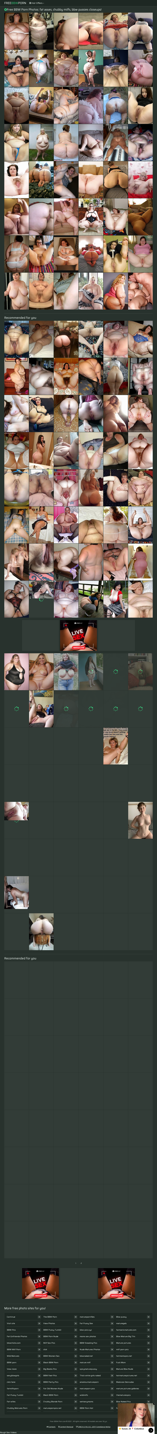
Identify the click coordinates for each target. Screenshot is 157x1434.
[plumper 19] (66, 599)
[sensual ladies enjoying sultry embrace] (115, 1202)
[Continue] (115, 413)
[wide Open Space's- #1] (140, 413)
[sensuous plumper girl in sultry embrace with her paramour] (66, 291)
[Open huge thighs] (66, 216)
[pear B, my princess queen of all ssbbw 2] (16, 376)
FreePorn (15, 3)
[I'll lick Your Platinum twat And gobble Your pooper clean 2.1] (41, 254)
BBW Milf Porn (14, 1349)
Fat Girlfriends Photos (17, 1336)
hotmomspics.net (124, 1356)
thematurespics (123, 1395)
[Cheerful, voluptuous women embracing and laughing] (91, 562)
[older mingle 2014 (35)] (115, 979)
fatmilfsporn (13, 1388)
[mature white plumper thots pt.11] (66, 894)
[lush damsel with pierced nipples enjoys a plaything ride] (91, 1239)
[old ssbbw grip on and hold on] (91, 105)
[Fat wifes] (16, 562)
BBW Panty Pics (50, 1382)
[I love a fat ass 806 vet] (41, 68)
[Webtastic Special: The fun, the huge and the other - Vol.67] (140, 1128)
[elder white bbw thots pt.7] (66, 562)
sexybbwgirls (13, 1375)
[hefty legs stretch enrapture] (140, 524)
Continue (11, 1316)
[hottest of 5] (66, 1165)
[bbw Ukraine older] (115, 1239)
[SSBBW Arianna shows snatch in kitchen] (66, 413)
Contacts (51, 1426)
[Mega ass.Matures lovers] (41, 1128)
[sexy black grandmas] (66, 1091)
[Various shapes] (140, 450)
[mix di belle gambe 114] (16, 783)
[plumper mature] (140, 783)
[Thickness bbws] (91, 291)
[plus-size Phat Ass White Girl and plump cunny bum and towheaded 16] (16, 339)
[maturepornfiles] (115, 746)
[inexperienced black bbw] (140, 979)
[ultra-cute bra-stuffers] (140, 1239)
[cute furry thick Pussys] (115, 1128)
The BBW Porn (50, 1316)
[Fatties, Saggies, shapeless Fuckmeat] (16, 1202)
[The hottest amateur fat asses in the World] (41, 857)
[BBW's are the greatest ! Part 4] (66, 487)
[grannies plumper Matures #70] (115, 487)
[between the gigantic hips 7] (115, 708)
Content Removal (66, 1426)
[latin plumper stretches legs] (66, 1017)
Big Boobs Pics (50, 1369)
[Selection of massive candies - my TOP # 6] (41, 413)
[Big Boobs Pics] (140, 820)
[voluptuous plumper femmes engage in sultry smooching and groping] (91, 450)
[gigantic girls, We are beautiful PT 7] (66, 68)
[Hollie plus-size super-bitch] (115, 1054)
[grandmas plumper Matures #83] (91, 783)
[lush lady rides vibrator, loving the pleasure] (91, 857)
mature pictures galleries (127, 1388)
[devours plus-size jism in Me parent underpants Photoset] (41, 562)
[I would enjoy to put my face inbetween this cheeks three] (115, 376)
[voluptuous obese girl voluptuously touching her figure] (16, 291)
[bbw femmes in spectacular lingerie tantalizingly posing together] (91, 142)
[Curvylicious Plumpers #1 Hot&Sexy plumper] (91, 708)
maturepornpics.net (52, 1408)
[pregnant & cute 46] (41, 1165)
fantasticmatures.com (126, 1329)
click (45, 1349)
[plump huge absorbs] (91, 487)
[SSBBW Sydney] (115, 931)
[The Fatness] (115, 291)
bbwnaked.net (86, 1356)
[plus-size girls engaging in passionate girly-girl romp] (41, 487)
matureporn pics (87, 1388)
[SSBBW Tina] (140, 339)
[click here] (41, 708)
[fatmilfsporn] (140, 105)
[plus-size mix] (41, 1017)
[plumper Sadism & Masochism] (66, 746)
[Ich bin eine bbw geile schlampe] (140, 708)
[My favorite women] (16, 450)
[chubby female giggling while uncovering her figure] (140, 1165)
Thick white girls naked (90, 1375)
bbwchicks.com (13, 1342)
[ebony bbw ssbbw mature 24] (16, 1128)
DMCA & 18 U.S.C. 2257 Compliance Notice (94, 1426)
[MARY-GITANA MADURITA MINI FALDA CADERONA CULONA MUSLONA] (140, 562)
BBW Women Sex (51, 1356)
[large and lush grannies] (66, 857)
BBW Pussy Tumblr (52, 1329)
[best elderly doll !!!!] (115, 142)
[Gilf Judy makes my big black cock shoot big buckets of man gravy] (91, 68)
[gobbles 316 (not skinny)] (16, 1165)
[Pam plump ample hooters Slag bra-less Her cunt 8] (41, 820)
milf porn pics (122, 1349)
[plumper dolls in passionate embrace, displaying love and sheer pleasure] (66, 254)
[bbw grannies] (115, 894)
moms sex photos (88, 1336)
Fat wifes (11, 1401)
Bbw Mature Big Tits (125, 1336)
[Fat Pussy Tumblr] (16, 820)
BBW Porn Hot (86, 1408)
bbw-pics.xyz (86, 1329)
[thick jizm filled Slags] (140, 254)
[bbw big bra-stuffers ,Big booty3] (140, 746)
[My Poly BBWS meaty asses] (41, 179)
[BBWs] (91, 599)
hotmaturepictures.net (126, 1375)
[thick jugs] (66, 1054)
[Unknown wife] (41, 894)
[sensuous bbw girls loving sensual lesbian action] (115, 450)
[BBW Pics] (41, 291)
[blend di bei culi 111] (16, 1054)
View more (12, 1369)
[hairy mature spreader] (16, 179)
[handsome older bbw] (140, 599)
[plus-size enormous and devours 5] (41, 1054)
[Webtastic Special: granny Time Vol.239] (66, 671)
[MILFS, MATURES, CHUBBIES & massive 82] (66, 450)
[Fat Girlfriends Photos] (140, 142)
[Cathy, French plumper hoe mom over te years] (91, 216)
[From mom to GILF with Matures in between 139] (66, 1202)
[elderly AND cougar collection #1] (41, 979)
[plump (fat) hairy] (115, 1017)
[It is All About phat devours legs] (41, 524)
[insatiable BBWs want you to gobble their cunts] (41, 105)
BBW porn (11, 1362)
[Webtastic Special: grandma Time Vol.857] (91, 746)
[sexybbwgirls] (41, 931)
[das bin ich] (115, 216)
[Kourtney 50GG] (16, 671)
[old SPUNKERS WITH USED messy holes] (16, 599)
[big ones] (140, 216)
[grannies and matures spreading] (66, 179)
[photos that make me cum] (66, 931)
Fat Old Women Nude (53, 1388)
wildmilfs (84, 1395)
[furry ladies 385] (66, 376)
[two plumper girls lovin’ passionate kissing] (91, 31)
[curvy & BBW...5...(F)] (140, 1017)
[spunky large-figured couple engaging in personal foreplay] (16, 931)
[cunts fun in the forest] (115, 105)
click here (11, 1382)
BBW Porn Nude (50, 1336)
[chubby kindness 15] (91, 413)
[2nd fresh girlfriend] (16, 524)
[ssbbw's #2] (66, 1128)
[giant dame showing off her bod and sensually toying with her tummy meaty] (115, 31)
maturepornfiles (87, 1316)
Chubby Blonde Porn (52, 1401)
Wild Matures (13, 1356)
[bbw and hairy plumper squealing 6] (41, 1239)
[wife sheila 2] (140, 1202)
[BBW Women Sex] (140, 487)
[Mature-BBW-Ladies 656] (115, 857)
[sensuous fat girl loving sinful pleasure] (91, 339)
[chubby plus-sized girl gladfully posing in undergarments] (91, 1017)
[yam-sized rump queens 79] (66, 339)
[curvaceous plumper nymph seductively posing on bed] (91, 376)
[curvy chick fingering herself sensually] (41, 450)
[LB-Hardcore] (140, 291)
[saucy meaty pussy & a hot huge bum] (140, 857)
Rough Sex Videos (8, 1432)
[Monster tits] (16, 1239)
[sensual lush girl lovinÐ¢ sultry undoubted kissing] (16, 31)
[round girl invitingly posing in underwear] (115, 820)
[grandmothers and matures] (66, 979)
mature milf (85, 1362)
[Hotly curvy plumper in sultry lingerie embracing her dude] (91, 1202)
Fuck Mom (121, 1362)
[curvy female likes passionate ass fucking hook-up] (41, 31)
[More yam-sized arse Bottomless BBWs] (140, 31)
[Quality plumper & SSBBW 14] (91, 1128)
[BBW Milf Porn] (41, 599)
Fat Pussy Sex (86, 1323)
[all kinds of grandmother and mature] (16, 979)
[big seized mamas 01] (66, 524)
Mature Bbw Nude (124, 1369)
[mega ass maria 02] (91, 894)
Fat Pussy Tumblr (15, 1395)
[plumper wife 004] (66, 105)
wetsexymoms (86, 1401)
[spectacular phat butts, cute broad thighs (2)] (66, 708)
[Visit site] (140, 179)
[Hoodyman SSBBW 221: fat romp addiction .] (115, 1091)
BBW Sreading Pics (88, 1342)
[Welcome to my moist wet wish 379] (91, 671)
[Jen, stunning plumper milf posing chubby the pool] (115, 783)
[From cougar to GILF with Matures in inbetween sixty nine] (16, 1091)
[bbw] (115, 599)
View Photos (49, 1323)
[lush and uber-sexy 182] (140, 1054)
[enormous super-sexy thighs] (41, 1091)
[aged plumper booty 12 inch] (41, 746)
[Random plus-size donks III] (41, 216)
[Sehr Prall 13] (41, 142)
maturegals (121, 1323)
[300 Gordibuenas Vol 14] (140, 1091)
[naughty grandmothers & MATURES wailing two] (41, 783)
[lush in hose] (66, 1239)
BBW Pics (11, 1329)
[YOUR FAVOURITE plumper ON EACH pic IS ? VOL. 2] (16, 857)
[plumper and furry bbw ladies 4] (66, 820)
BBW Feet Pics (50, 1375)
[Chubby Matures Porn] (41, 376)
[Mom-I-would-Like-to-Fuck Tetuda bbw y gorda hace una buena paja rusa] (16, 216)
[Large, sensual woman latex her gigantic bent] (115, 179)
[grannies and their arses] (16, 746)
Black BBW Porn (50, 1362)
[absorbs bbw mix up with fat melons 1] (66, 783)
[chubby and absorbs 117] (16, 708)
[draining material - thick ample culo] (115, 524)
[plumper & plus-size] (140, 894)
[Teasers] (16, 1017)
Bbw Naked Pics (123, 1401)
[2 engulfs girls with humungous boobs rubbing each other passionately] (16, 68)
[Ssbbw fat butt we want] (66, 142)
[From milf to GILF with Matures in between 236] (115, 339)
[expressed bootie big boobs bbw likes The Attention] (140, 671)
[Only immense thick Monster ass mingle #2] (140, 376)
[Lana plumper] (91, 820)
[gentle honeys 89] (41, 671)
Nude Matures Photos (90, 1349)
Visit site (11, 1323)
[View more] (16, 254)
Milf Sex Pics (49, 1342)
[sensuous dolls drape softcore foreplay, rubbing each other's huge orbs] (115, 562)
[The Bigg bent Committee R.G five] (91, 931)
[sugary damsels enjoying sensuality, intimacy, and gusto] (115, 254)
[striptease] (41, 1202)
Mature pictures (123, 1342)
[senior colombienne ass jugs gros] (41, 339)
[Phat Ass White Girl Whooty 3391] (91, 1165)
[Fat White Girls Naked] (16, 894)
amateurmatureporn (89, 1382)
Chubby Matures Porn (17, 1408)
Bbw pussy (121, 1316)
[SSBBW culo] (91, 254)
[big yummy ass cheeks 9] (91, 1091)
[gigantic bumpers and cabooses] (140, 931)
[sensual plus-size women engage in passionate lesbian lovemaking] (66, 31)
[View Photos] (16, 487)
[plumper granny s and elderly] (115, 68)
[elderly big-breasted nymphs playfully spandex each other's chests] (91, 524)
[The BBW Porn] (16, 105)
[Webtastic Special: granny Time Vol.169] (91, 1054)
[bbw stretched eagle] (91, 179)
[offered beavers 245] (16, 413)
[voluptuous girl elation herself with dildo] (91, 979)
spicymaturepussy (88, 1369)
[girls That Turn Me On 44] (115, 1165)
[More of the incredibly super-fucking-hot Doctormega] (140, 68)
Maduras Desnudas (125, 1382)
